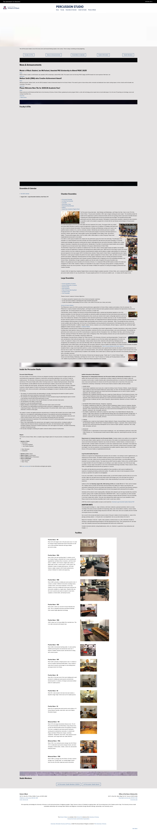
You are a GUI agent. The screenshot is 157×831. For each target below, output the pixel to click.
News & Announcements (53, 55)
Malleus (64, 207)
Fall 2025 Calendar (25, 193)
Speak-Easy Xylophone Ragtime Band (70, 209)
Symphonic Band (66, 291)
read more (22, 76)
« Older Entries (23, 97)
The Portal (24, 811)
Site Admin (134, 828)
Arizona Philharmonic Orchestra (69, 285)
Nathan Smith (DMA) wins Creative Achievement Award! (41, 78)
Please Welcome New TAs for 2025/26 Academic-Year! (40, 88)
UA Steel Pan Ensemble (67, 201)
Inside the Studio (82, 9)
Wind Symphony (66, 288)
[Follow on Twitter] (106, 49)
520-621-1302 (134, 798)
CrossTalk (64, 202)
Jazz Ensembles (66, 293)
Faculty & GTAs (29, 55)
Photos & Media (92, 9)
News (57, 9)
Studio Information (103, 55)
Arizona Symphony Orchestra (69, 283)
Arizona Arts (148, 1)
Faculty (62, 9)
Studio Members (128, 55)
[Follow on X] (131, 811)
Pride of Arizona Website (108, 346)
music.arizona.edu (26, 466)
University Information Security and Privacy (61, 823)
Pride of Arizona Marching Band (69, 290)
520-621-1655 (35, 798)
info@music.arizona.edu (25, 798)
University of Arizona (94, 817)
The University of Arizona (100, 823)
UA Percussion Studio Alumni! (91, 784)
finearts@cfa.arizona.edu (124, 798)
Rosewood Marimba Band (68, 205)
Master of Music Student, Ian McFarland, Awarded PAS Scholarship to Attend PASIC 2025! (53, 70)
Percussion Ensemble (67, 199)
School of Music (63, 817)
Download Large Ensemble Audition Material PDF (123, 501)
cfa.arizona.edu (133, 799)
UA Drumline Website (119, 346)
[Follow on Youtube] (108, 49)
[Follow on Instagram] (111, 49)
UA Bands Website (85, 326)
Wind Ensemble (65, 286)
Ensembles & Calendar (71, 9)
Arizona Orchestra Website (67, 305)
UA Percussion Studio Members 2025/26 (69, 784)
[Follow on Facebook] (103, 49)
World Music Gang (66, 204)
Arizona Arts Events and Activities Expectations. (78, 818)
